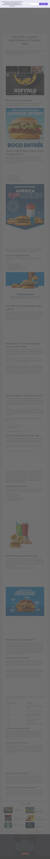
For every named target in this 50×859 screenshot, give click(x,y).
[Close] (47, 1)
